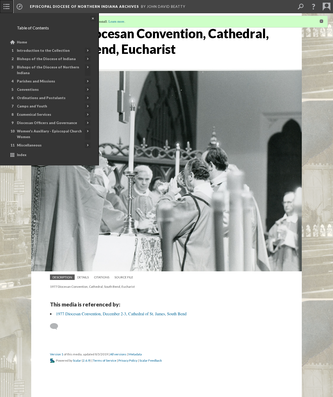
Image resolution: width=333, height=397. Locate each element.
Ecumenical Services (34, 114)
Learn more (116, 21)
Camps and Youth (32, 106)
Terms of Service (104, 360)
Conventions (28, 89)
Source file (123, 277)
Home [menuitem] (22, 42)
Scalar (77, 360)
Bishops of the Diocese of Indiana (46, 59)
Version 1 (56, 354)
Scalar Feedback (150, 360)
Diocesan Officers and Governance (47, 123)
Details (83, 277)
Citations (101, 277)
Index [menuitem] (22, 155)
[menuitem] (6, 6)
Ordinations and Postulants (41, 98)
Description (62, 277)
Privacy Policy (127, 360)
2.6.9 (86, 360)
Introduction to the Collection (43, 50)
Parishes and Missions (36, 81)
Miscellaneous (29, 145)
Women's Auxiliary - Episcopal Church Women (49, 134)
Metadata (135, 354)
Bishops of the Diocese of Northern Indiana (48, 70)
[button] (313, 6)
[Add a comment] (56, 326)
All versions (118, 354)
